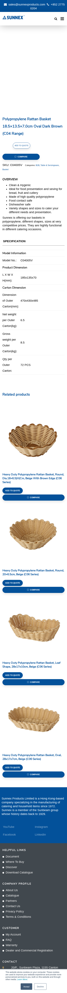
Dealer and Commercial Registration (29, 950)
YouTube (8, 826)
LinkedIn (40, 834)
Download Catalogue (19, 872)
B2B (38, 165)
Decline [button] (40, 986)
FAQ (9, 939)
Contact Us (13, 906)
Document (12, 856)
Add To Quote (21, 145)
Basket (5, 169)
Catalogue (12, 895)
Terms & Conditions (18, 916)
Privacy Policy (15, 911)
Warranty (11, 945)
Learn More (22, 979)
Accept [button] (26, 986)
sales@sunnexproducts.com (26, 4)
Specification (14, 241)
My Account (13, 934)
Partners (11, 900)
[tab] (14, 242)
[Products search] (55, 18)
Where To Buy (15, 861)
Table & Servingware (49, 165)
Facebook (9, 834)
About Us (12, 890)
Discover (11, 867)
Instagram (41, 826)
